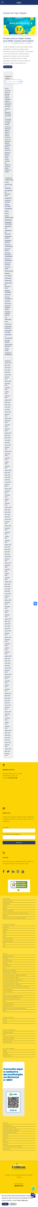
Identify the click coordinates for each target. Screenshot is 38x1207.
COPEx (6, 321)
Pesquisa (5, 929)
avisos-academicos (8, 989)
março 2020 (8, 593)
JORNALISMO (8, 280)
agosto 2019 (8, 619)
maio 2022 (7, 514)
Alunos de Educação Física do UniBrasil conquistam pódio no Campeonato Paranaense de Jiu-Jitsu (8, 99)
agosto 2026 (8, 363)
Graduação (5, 958)
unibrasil (28, 43)
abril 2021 (7, 554)
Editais (4, 936)
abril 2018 (7, 665)
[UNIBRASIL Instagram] (19, 871)
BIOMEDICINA (8, 198)
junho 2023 (7, 475)
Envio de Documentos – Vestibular (12, 984)
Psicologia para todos (8, 1003)
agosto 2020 (8, 582)
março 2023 (8, 482)
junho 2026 (7, 367)
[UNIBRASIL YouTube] (23, 871)
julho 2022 (7, 510)
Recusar (13, 1204)
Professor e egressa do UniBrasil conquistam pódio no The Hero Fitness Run (8, 145)
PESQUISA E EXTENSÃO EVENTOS (8, 313)
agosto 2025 (8, 400)
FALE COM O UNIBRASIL (9, 1048)
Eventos (5, 1022)
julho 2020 (7, 584)
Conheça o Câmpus (8, 901)
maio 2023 (7, 477)
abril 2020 (7, 591)
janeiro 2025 (8, 418)
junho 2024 (7, 438)
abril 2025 (7, 409)
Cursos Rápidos (7, 965)
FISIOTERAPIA (8, 276)
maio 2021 (7, 551)
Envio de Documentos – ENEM (10, 977)
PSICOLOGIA (8, 324)
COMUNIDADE (8, 208)
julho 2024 (7, 435)
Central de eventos (8, 941)
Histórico (5, 906)
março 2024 (8, 445)
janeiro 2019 (8, 637)
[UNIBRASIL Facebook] (5, 871)
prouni (4, 968)
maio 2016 (7, 737)
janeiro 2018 (8, 674)
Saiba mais (24, 1200)
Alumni (4, 1010)
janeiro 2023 (8, 488)
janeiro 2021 (8, 563)
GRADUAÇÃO (8, 278)
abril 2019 (7, 628)
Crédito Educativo (7, 1042)
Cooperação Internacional (9, 1127)
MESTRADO (8, 294)
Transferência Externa (8, 1037)
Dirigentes (5, 915)
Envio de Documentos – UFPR (10, 982)
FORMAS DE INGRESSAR (9, 1030)
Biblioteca (5, 1142)
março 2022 (8, 519)
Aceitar (5, 1204)
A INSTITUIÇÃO (6, 899)
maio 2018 (7, 663)
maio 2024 (7, 440)
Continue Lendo (8, 66)
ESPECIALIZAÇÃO (9, 271)
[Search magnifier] (21, 81)
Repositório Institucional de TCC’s (11, 999)
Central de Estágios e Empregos (11, 1130)
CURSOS (5, 953)
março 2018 (8, 668)
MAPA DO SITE (6, 1149)
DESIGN (7, 211)
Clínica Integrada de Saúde (10, 1132)
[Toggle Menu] (2, 2)
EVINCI (4, 934)
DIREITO (7, 213)
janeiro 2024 (8, 451)
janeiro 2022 (8, 526)
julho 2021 (7, 547)
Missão (4, 908)
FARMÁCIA (7, 273)
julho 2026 (7, 365)
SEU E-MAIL (6, 827)
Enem (4, 1001)
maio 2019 (7, 626)
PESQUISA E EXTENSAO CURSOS (8, 307)
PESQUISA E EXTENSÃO (9, 924)
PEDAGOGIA (8, 303)
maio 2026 (7, 370)
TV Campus (5, 1137)
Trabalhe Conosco (7, 1056)
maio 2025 (7, 407)
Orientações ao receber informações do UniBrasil (16, 987)
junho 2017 (7, 698)
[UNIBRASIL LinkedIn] (14, 871)
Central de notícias (7, 939)
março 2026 (8, 374)
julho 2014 (7, 751)
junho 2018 (7, 661)
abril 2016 (7, 740)
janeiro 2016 (8, 749)
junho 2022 (7, 512)
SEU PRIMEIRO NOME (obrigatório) (11, 834)
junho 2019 (7, 623)
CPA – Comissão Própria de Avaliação (12, 1146)
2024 (4, 943)
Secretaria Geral (7, 1125)
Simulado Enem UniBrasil (9, 970)
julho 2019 (7, 621)
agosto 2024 (8, 433)
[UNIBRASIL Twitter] (9, 871)
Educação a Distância (8, 956)
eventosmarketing (7, 991)
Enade (4, 1139)
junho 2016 (7, 735)
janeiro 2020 (8, 600)
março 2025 (8, 412)
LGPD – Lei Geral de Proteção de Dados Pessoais (15, 913)
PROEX (4, 932)
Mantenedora (6, 903)
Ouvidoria (5, 1053)
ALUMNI (7, 182)
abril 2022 (7, 517)
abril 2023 (7, 480)
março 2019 (8, 631)
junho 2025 (7, 405)
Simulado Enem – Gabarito (10, 972)
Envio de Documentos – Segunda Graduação (14, 975)
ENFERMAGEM (8, 220)
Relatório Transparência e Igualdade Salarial (14, 918)
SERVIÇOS (5, 1123)
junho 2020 (7, 586)
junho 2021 (7, 549)
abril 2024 (7, 442)
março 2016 (8, 742)
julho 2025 (7, 402)
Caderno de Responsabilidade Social (12, 996)
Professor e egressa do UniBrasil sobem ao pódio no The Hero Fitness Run (8, 132)
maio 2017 (7, 700)
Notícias (5, 1020)
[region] (19, 886)
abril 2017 (7, 703)
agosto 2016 (8, 730)
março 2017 (8, 705)
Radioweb (5, 1135)
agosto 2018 (8, 656)
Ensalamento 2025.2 (8, 1006)
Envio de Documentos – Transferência (13, 980)
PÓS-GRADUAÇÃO (7, 961)
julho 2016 (7, 733)
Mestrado (5, 963)
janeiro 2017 (8, 711)
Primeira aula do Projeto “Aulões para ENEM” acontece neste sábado (18, 39)
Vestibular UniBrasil (8, 1032)
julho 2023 (7, 472)
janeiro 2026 (8, 381)
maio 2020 (7, 589)
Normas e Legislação (8, 910)
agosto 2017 (8, 693)
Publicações (6, 927)
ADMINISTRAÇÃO (9, 180)
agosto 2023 (8, 470)
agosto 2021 (8, 544)
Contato (5, 1051)
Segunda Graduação (8, 1039)
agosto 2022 (8, 507)
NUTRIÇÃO (7, 301)
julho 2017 (7, 695)
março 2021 (8, 556)
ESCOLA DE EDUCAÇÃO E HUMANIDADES (8, 254)
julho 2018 (7, 658)
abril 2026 (7, 372)
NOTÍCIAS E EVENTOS (8, 1017)
